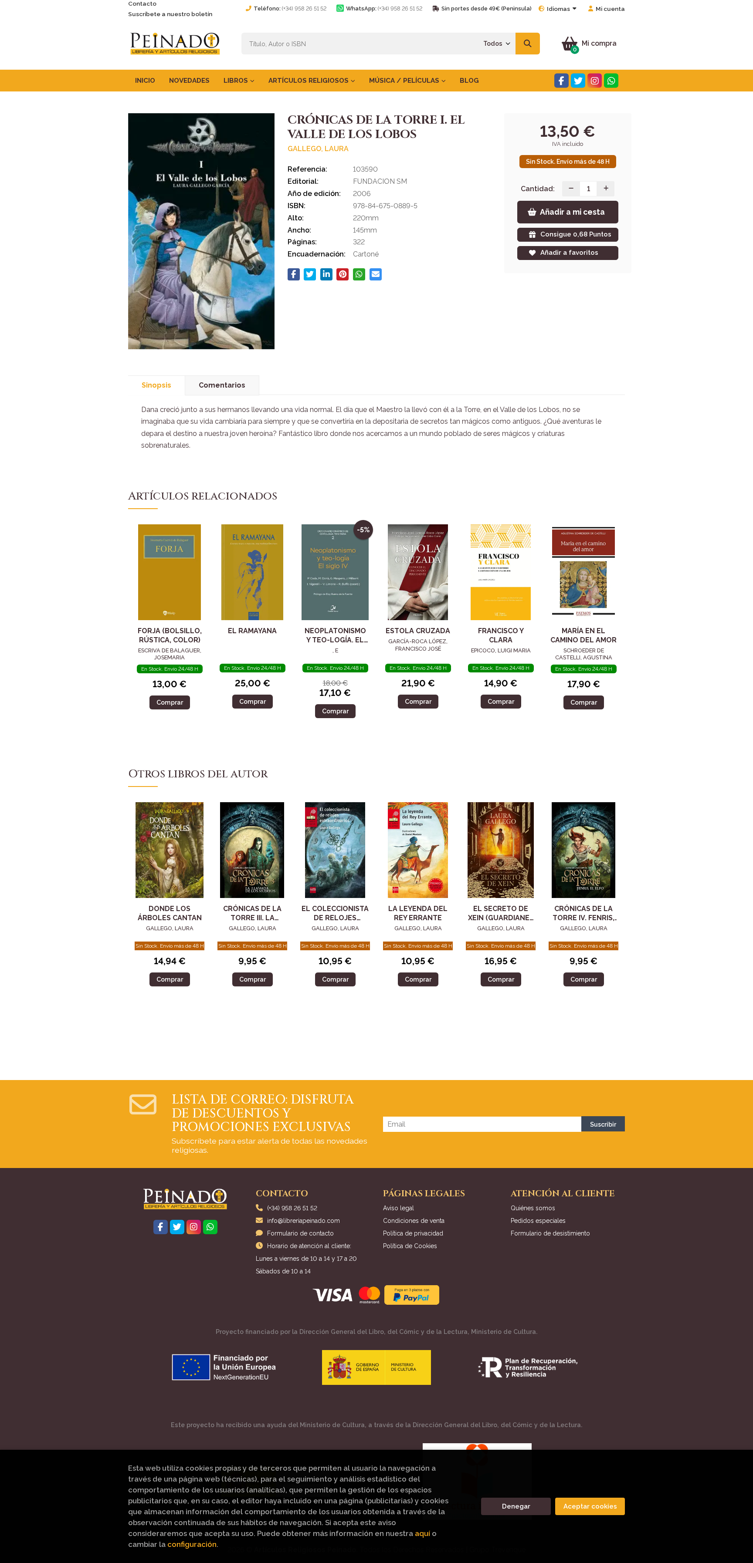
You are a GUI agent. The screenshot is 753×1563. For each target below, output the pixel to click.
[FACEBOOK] (561, 81)
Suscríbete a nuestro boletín (170, 13)
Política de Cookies (410, 1245)
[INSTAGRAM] (594, 81)
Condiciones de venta (413, 1220)
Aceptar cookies (590, 1506)
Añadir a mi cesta (572, 211)
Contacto (142, 3)
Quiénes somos (533, 1208)
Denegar (516, 1506)
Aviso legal (398, 1208)
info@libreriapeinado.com (303, 1220)
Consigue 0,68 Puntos (575, 234)
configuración (192, 1544)
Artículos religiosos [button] (309, 80)
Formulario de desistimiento (550, 1233)
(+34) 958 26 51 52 (304, 8)
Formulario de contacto (300, 1233)
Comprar (169, 702)
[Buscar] (528, 43)
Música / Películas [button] (405, 80)
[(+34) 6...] (611, 81)
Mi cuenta (610, 8)
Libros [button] (237, 80)
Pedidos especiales (538, 1220)
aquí (422, 1533)
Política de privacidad (413, 1233)
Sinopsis (156, 385)
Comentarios (222, 385)
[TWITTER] (578, 81)
